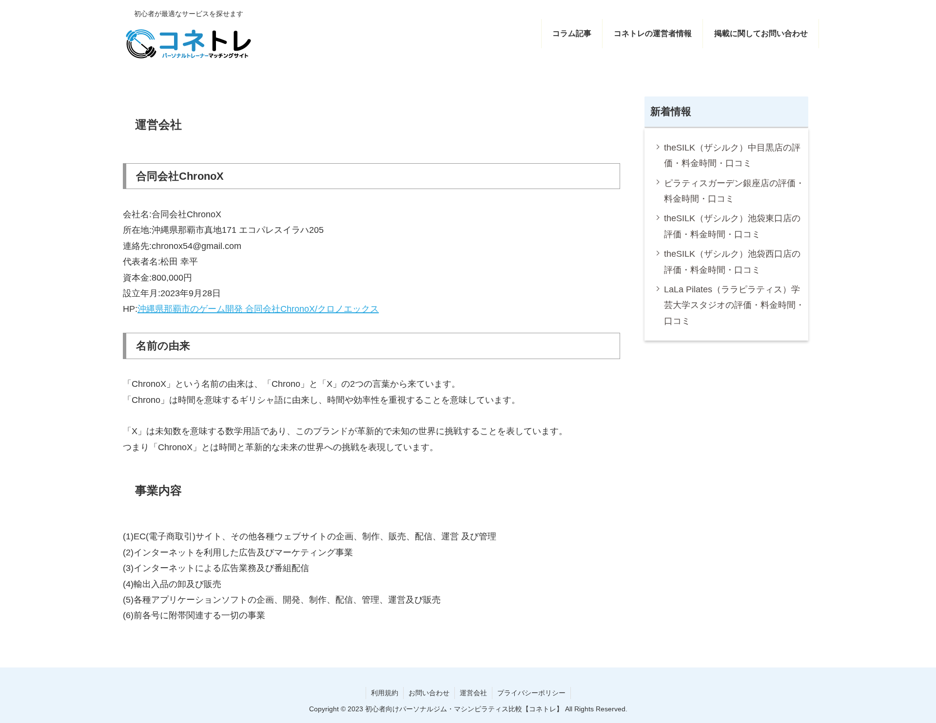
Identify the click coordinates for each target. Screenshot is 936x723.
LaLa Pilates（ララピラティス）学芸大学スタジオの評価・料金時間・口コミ (734, 305)
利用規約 (384, 693)
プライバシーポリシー (531, 693)
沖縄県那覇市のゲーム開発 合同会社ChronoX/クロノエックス (258, 309)
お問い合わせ (429, 693)
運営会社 (473, 693)
